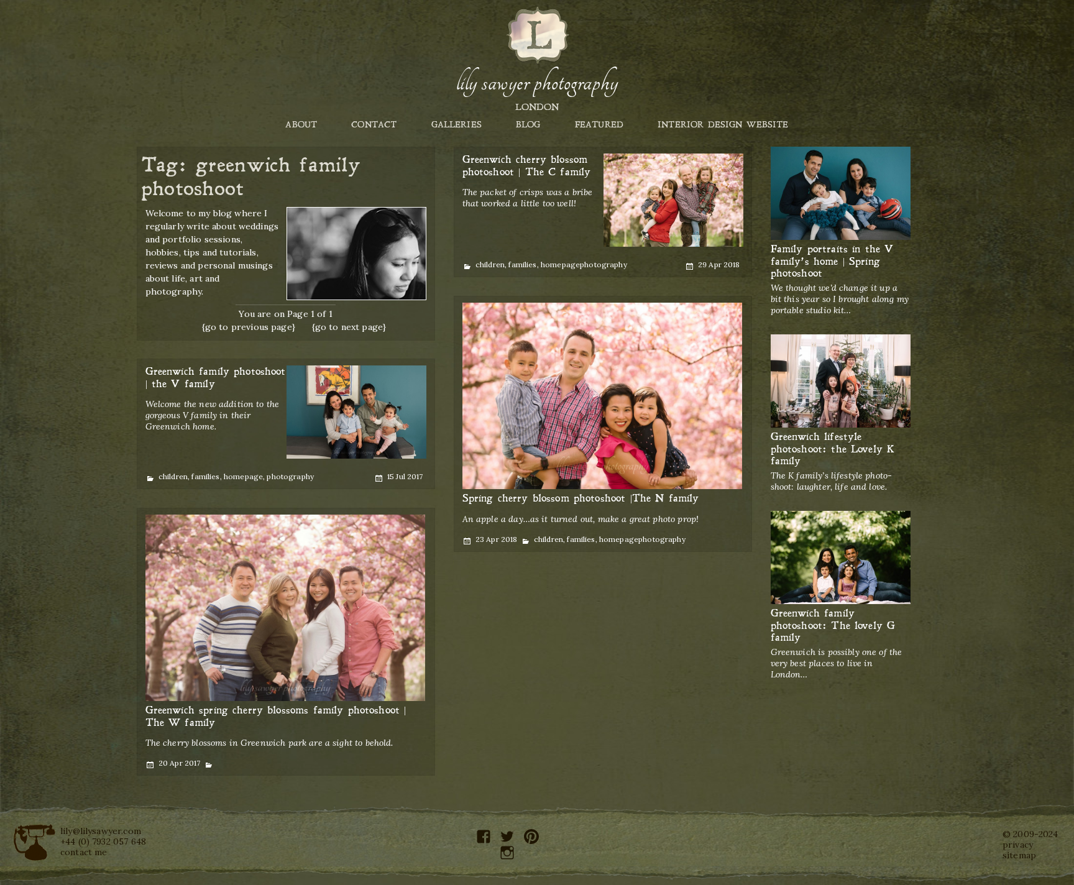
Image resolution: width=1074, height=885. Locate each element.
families (522, 264)
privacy (1018, 844)
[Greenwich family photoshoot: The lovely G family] (841, 558)
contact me (84, 852)
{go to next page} (349, 326)
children (490, 264)
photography (603, 264)
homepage (560, 264)
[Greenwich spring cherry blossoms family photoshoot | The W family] (285, 608)
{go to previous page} (248, 326)
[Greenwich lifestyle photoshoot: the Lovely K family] (841, 381)
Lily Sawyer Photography (537, 82)
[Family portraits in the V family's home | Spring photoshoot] (841, 193)
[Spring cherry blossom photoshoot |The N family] (602, 396)
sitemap (1019, 855)
